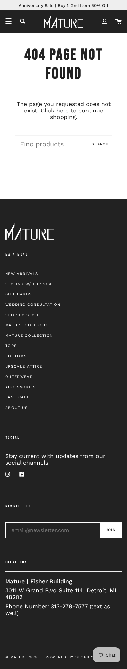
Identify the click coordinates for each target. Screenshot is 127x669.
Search (100, 144)
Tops (11, 345)
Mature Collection (29, 335)
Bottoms (16, 356)
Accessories (20, 387)
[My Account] (104, 21)
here (62, 110)
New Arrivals (21, 273)
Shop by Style (22, 315)
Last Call (17, 397)
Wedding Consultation (32, 304)
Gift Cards (18, 294)
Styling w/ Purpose (29, 284)
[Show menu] (8, 21)
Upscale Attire (23, 366)
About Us (16, 407)
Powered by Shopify (69, 657)
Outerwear (19, 376)
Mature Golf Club (27, 325)
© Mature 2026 (22, 657)
